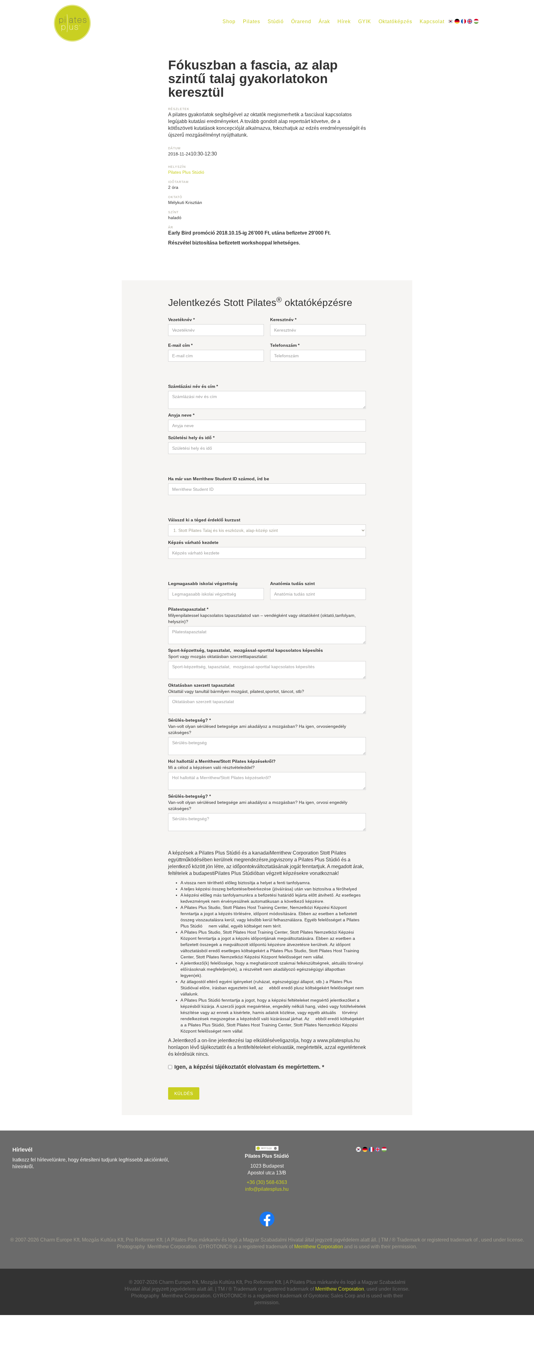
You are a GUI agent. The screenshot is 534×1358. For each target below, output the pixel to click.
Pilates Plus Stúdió (186, 172)
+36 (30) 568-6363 (267, 1182)
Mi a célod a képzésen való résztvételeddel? (222, 764)
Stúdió (276, 21)
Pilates (251, 21)
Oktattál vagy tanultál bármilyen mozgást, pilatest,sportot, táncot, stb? (236, 688)
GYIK (364, 21)
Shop (228, 21)
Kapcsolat (432, 21)
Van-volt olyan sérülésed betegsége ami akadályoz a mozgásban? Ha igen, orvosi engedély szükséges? (257, 802)
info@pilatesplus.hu (267, 1189)
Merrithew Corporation (318, 1246)
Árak (324, 21)
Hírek (344, 21)
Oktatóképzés (395, 21)
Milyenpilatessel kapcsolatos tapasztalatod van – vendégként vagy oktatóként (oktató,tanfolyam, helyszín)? (262, 615)
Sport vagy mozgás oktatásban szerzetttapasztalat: (245, 653)
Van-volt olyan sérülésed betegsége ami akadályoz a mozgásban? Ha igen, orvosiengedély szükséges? (257, 726)
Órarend (301, 21)
